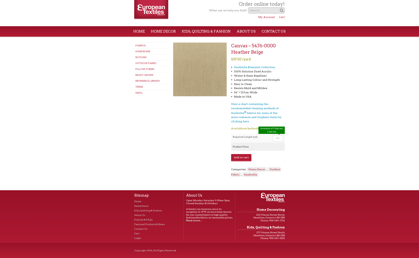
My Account (266, 17)
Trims (139, 87)
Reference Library (147, 81)
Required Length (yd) (245, 137)
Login (137, 238)
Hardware (142, 51)
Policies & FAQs (143, 219)
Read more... (194, 220)
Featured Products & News (149, 224)
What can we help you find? (228, 10)
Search (282, 10)
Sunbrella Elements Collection (254, 67)
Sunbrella (250, 174)
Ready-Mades (144, 75)
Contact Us (274, 31)
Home (139, 31)
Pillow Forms (144, 69)
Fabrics (140, 45)
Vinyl (139, 93)
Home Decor (163, 31)
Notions (140, 57)
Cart (282, 17)
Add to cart (241, 157)
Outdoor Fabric (146, 63)
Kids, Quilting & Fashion (206, 31)
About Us (246, 31)
